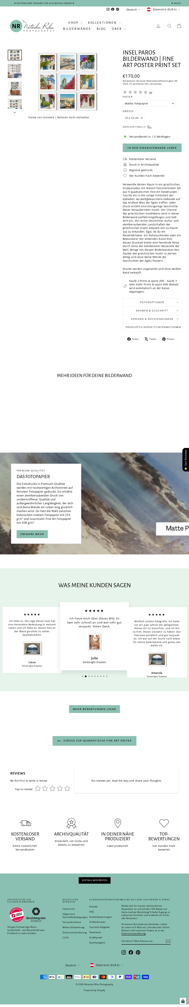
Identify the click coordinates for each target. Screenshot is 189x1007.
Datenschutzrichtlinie (131, 527)
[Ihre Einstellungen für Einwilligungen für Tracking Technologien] (183, 1001)
